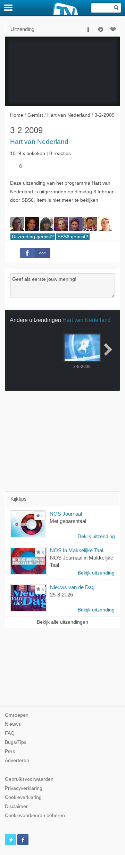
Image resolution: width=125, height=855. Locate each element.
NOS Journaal (66, 514)
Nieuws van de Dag (72, 587)
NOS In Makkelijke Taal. (77, 550)
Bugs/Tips (15, 742)
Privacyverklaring (23, 788)
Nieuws (13, 724)
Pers (10, 751)
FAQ (10, 733)
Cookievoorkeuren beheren (35, 815)
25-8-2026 (61, 595)
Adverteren (17, 760)
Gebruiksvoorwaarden (29, 779)
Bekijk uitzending (96, 536)
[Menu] (8, 8)
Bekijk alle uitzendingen (62, 622)
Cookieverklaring (23, 797)
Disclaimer (16, 806)
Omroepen (16, 715)
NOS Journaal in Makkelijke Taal (81, 561)
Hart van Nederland (39, 141)
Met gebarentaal (68, 521)
